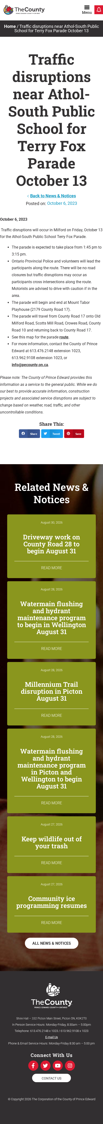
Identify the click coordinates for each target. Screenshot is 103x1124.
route (64, 337)
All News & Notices (51, 943)
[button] (29, 433)
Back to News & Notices (53, 195)
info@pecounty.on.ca (30, 364)
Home (10, 26)
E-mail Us (51, 1037)
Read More (51, 568)
